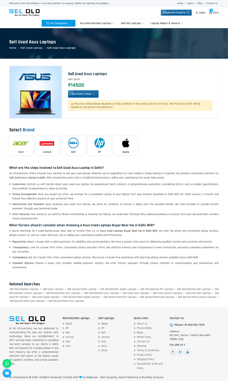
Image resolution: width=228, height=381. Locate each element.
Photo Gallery (144, 328)
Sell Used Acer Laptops (136, 293)
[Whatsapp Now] (7, 363)
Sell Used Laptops (31, 48)
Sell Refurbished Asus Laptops (101, 293)
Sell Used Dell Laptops (198, 293)
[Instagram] (180, 352)
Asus (68, 346)
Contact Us (212, 3)
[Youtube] (188, 352)
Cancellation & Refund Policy (150, 366)
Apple (69, 323)
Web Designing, (109, 377)
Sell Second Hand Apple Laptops (81, 297)
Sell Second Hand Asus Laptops (66, 301)
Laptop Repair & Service (165, 23)
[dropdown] (70, 23)
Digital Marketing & (130, 377)
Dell (68, 332)
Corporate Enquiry (175, 12)
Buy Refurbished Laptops (95, 23)
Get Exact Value (82, 94)
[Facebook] (173, 352)
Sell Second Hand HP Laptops (120, 297)
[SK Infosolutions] (24, 12)
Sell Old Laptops (131, 23)
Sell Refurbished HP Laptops (156, 289)
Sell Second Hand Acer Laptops (27, 301)
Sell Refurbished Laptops (24, 289)
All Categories (59, 23)
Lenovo (70, 337)
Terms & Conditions (148, 350)
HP (67, 328)
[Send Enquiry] (7, 373)
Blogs (140, 332)
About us (142, 323)
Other (104, 350)
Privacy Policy (144, 355)
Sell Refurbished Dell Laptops (194, 289)
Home (180, 3)
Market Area (144, 337)
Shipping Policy (145, 359)
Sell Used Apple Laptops (46, 297)
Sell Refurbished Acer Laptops (63, 293)
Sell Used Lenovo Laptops (167, 293)
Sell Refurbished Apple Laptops (118, 289)
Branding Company (153, 377)
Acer (68, 341)
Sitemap (141, 346)
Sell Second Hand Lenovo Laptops (197, 297)
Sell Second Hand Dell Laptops (157, 297)
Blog (200, 3)
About (191, 3)
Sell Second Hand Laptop (81, 289)
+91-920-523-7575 (193, 325)
